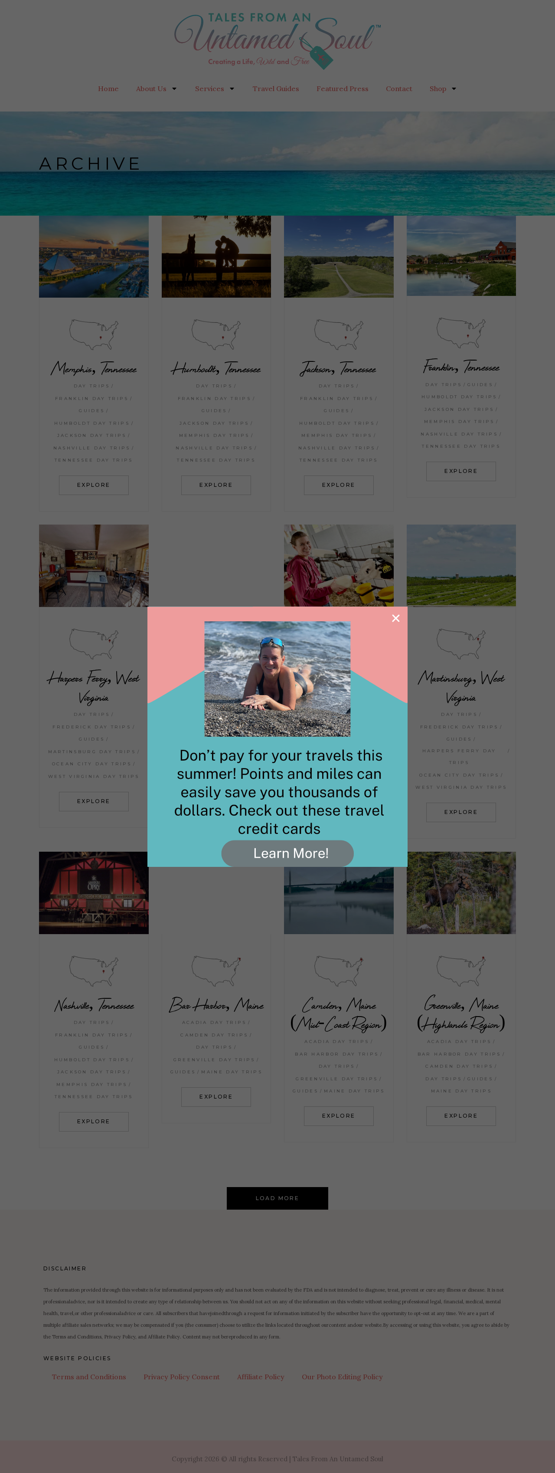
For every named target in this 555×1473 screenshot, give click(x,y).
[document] (277, 736)
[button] (396, 618)
